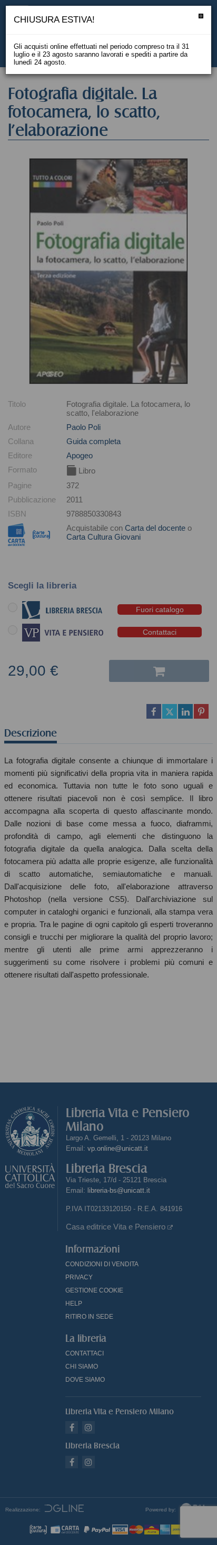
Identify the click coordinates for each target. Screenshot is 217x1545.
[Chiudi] (201, 16)
